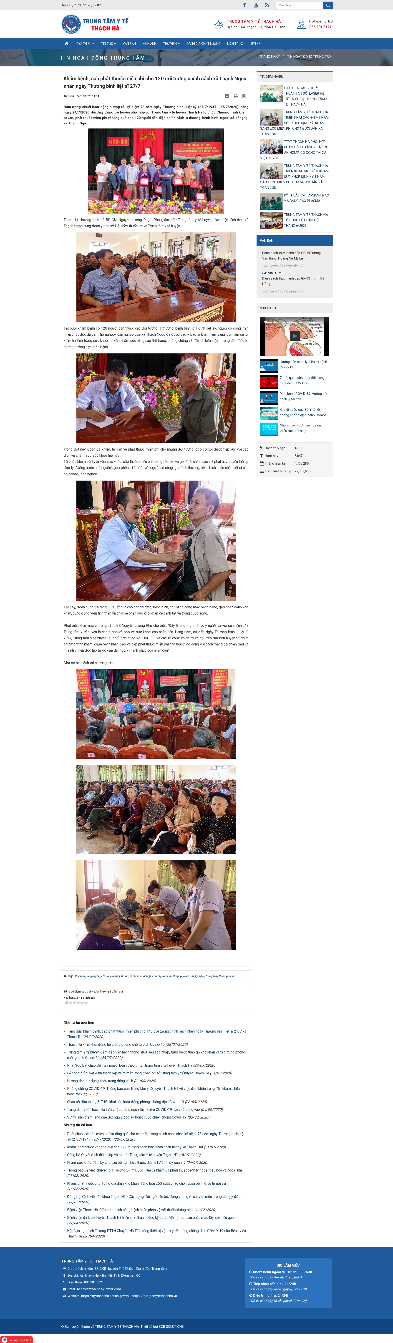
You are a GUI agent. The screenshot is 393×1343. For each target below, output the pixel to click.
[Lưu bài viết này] (244, 96)
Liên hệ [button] (255, 43)
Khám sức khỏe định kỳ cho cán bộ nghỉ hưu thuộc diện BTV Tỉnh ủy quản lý (126, 1162)
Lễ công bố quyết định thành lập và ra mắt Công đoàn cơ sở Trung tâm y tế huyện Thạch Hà (138, 1073)
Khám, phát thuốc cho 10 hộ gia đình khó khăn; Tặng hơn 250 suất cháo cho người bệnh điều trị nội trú (146, 1183)
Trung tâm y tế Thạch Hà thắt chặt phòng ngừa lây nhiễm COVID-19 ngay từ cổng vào (133, 1109)
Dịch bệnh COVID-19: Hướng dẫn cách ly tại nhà (304, 396)
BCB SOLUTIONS (171, 1327)
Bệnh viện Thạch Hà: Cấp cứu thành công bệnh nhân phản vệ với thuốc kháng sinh (130, 1210)
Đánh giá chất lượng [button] (203, 43)
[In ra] (236, 96)
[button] (295, 336)
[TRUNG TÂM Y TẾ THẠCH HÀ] (96, 24)
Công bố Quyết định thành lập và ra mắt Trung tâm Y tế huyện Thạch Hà (122, 1155)
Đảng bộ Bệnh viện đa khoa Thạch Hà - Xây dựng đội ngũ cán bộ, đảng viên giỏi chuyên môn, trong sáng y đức (153, 1196)
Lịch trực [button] (235, 43)
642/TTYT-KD (272, 263)
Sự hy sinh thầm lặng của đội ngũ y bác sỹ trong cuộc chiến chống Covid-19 (126, 1117)
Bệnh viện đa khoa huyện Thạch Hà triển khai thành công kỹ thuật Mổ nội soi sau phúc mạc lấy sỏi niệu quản (151, 1217)
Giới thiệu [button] (84, 43)
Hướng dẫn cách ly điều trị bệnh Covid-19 (303, 364)
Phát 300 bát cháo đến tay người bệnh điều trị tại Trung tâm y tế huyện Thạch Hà (129, 1065)
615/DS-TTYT (272, 283)
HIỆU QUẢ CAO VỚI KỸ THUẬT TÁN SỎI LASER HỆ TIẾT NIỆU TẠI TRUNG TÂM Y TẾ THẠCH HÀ (306, 96)
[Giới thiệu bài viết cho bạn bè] (227, 96)
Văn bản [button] (129, 43)
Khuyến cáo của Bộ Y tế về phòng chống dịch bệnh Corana (303, 412)
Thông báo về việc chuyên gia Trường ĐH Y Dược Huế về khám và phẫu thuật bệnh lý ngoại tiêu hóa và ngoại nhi (154, 1170)
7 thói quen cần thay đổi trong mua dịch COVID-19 (302, 380)
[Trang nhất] (66, 43)
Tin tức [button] (107, 43)
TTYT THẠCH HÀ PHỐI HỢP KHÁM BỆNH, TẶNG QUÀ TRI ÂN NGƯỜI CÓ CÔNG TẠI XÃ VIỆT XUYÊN (293, 150)
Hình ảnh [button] (149, 43)
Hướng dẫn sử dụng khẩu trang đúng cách (100, 1081)
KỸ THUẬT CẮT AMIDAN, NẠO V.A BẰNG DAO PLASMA (306, 198)
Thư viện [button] (170, 43)
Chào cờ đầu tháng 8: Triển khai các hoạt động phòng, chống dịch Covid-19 (125, 1102)
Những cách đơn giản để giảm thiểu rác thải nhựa (302, 428)
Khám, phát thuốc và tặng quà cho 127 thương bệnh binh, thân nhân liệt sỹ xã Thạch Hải (135, 1147)
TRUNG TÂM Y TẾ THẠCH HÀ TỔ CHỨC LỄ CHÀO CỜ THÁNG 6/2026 (306, 220)
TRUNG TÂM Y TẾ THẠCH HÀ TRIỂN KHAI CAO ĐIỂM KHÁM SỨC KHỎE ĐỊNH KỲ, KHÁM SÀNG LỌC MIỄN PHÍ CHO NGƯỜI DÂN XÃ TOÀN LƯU (294, 123)
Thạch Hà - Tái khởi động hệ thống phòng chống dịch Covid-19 (116, 1044)
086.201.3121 (320, 27)
